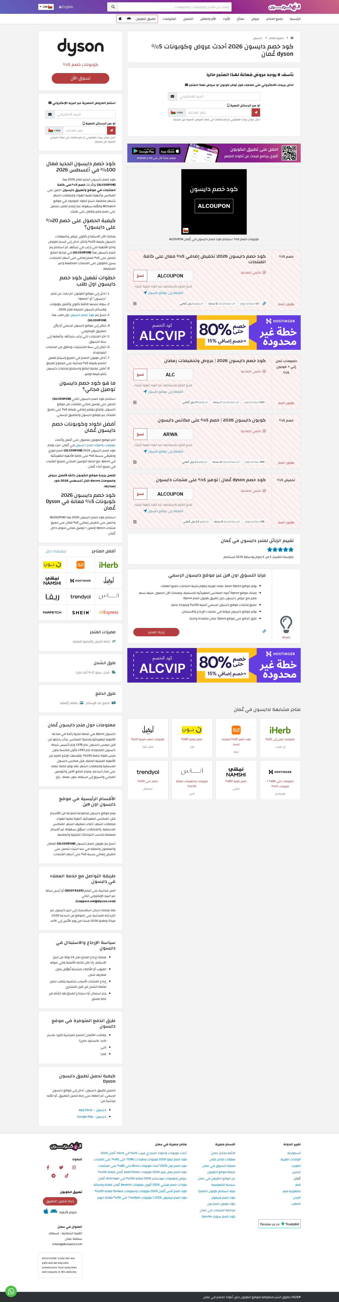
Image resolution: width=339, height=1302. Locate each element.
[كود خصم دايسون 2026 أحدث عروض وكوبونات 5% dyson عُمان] (214, 201)
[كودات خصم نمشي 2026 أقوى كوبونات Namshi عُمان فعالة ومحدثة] (236, 772)
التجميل (188, 19)
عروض (255, 19)
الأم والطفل (208, 19)
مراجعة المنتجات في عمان (217, 1210)
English (67, 7)
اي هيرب (280, 746)
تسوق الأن (80, 78)
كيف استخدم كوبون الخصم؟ (216, 1191)
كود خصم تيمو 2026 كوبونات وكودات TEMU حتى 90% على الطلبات (140, 1159)
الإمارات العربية (291, 1159)
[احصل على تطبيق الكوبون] (214, 153)
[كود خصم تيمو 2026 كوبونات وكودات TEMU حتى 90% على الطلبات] (236, 730)
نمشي (236, 788)
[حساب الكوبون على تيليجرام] (53, 1176)
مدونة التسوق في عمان (218, 1166)
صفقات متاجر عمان (222, 1159)
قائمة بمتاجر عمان (223, 1153)
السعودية (294, 1153)
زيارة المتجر (156, 632)
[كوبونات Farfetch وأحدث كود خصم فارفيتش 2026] (52, 612)
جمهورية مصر (292, 1191)
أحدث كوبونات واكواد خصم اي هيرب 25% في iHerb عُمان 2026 (144, 1153)
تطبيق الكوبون (145, 19)
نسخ (140, 275)
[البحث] (113, 7)
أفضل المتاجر (104, 551)
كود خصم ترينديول (223, 1197)
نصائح (240, 19)
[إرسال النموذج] (256, 112)
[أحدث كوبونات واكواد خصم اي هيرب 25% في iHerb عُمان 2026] (280, 730)
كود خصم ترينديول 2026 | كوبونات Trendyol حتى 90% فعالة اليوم (142, 1197)
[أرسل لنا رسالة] (11, 1291)
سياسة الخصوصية (223, 1184)
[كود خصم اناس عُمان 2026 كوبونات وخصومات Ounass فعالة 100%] (191, 772)
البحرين (296, 1172)
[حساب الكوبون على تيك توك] (66, 1176)
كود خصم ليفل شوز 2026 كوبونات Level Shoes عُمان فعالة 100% (142, 1172)
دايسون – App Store (92, 1110)
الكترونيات (169, 19)
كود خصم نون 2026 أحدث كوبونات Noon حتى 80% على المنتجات (142, 1166)
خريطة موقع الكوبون (221, 1172)
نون (192, 746)
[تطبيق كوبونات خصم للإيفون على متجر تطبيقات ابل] (120, 19)
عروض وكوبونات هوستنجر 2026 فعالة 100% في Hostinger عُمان (142, 1178)
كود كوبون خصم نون (221, 1204)
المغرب (296, 1204)
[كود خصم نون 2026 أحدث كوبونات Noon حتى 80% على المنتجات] (191, 730)
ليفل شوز (147, 746)
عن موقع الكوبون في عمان (216, 1178)
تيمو (236, 751)
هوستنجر (280, 793)
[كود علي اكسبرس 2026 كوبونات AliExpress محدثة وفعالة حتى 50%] (108, 612)
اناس (192, 793)
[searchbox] (175, 7)
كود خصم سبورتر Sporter (218, 1216)
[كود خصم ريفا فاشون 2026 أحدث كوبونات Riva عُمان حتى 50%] (52, 596)
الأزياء (226, 19)
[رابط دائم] (264, 303)
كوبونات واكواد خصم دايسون (95, 445)
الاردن (297, 1197)
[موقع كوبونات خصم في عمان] (292, 38)
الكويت (296, 1166)
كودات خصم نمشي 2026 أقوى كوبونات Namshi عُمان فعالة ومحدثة (140, 1184)
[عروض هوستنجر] (214, 332)
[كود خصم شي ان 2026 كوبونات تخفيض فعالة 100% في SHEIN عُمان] (80, 612)
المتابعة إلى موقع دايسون (165, 293)
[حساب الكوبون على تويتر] (61, 1167)
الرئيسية (295, 19)
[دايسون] (80, 47)
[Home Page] (284, 6)
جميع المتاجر (274, 19)
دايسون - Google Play (91, 1116)
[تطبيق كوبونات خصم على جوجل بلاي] (128, 19)
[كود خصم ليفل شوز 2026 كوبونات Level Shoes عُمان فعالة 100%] (147, 730)
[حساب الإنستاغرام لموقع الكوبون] (74, 1167)
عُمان (297, 1178)
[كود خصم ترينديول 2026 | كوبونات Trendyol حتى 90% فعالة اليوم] (147, 772)
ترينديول (147, 788)
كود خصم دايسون (82, 315)
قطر (298, 1184)
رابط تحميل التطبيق (60, 1201)
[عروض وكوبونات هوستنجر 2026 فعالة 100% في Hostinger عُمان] (280, 772)
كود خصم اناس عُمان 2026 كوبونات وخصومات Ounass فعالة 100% (141, 1191)
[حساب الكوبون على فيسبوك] (48, 1167)
